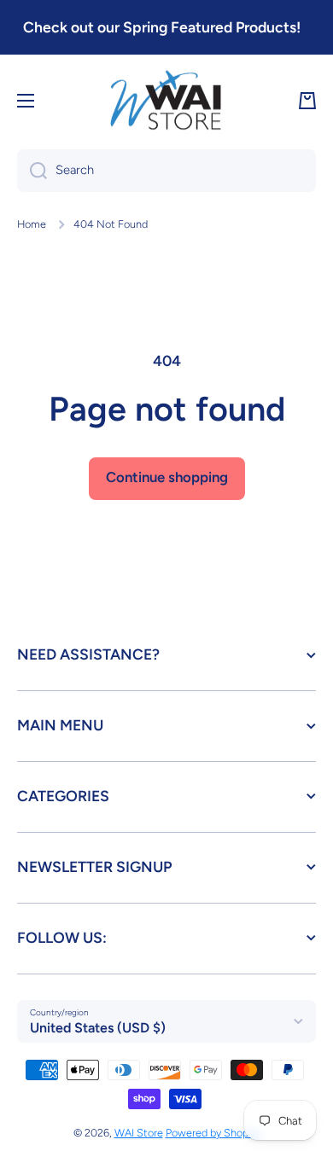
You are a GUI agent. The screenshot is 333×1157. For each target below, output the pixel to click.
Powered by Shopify (213, 1132)
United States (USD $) (98, 1028)
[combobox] (166, 170)
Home (31, 224)
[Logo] (166, 101)
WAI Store (138, 1132)
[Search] (32, 170)
